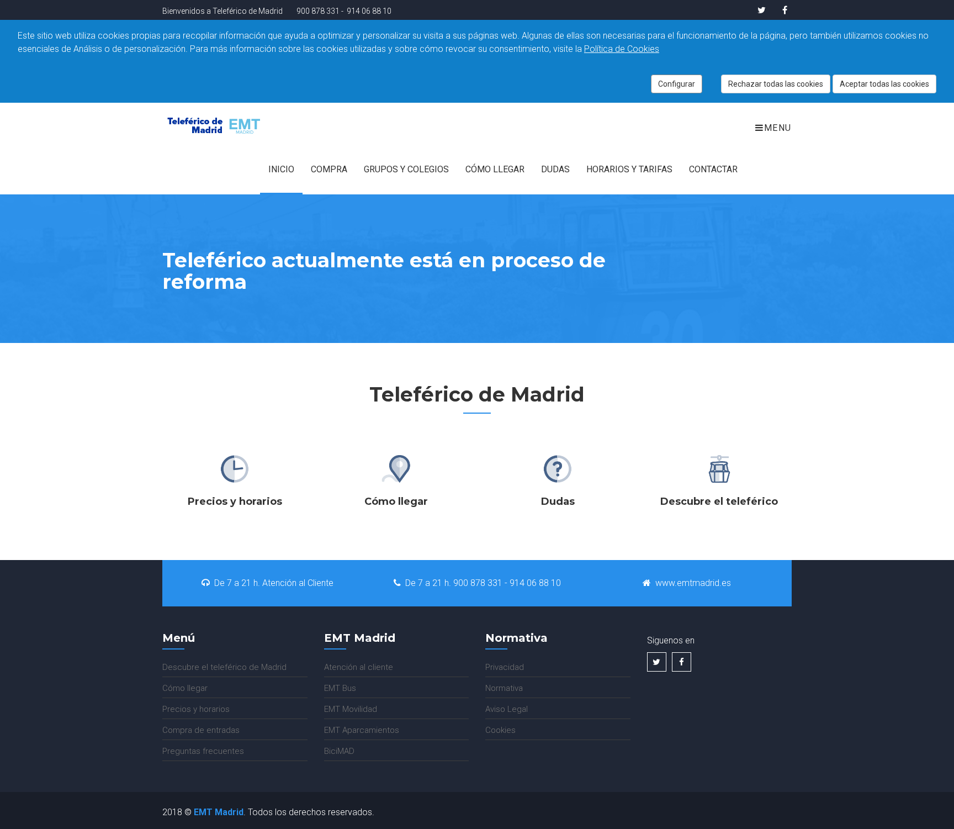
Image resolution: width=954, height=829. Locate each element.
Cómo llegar (494, 169)
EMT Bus (340, 688)
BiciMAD (339, 751)
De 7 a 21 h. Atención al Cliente (273, 583)
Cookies (500, 730)
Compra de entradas (201, 730)
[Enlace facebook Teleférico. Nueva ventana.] (780, 10)
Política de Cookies (621, 49)
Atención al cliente (358, 667)
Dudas (555, 169)
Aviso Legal (506, 709)
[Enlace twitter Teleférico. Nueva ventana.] (761, 10)
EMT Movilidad (350, 709)
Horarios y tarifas (629, 169)
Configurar (676, 84)
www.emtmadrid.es (693, 583)
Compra (329, 169)
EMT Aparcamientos (361, 730)
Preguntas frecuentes (203, 751)
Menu (778, 128)
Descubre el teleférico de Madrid (224, 667)
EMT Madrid (218, 812)
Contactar (713, 169)
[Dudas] (557, 469)
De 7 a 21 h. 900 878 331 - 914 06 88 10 (483, 583)
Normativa (504, 688)
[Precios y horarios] (234, 469)
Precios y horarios (196, 709)
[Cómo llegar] (396, 469)
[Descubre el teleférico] (719, 469)
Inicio (281, 169)
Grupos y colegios (406, 169)
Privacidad (504, 667)
